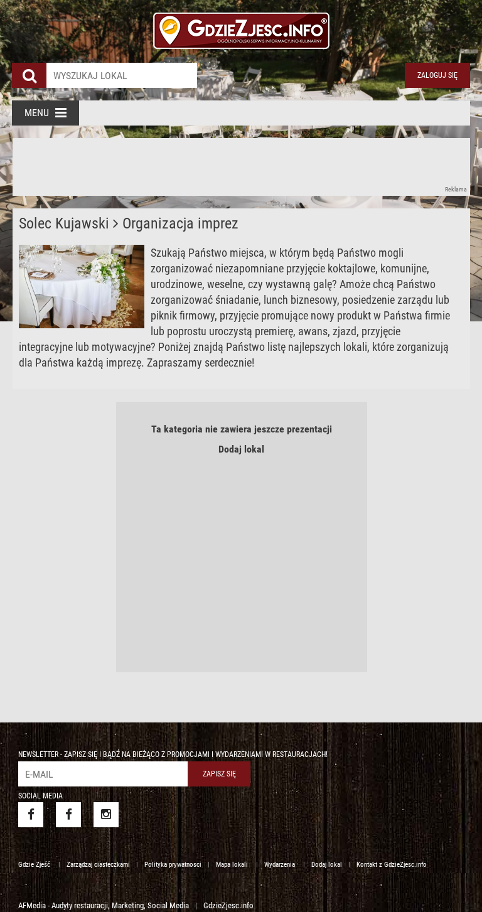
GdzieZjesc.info (228, 905)
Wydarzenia (280, 865)
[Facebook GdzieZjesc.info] (30, 814)
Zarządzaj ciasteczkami (98, 865)
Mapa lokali (233, 865)
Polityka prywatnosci (172, 865)
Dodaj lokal (241, 449)
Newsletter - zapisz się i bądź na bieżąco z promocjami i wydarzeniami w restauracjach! (173, 754)
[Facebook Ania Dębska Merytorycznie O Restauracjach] (68, 814)
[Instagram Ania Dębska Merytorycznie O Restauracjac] (106, 814)
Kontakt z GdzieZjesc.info (391, 865)
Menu (36, 113)
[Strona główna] (241, 25)
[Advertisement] (241, 166)
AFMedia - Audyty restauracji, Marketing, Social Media (103, 905)
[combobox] (121, 75)
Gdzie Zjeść (35, 865)
